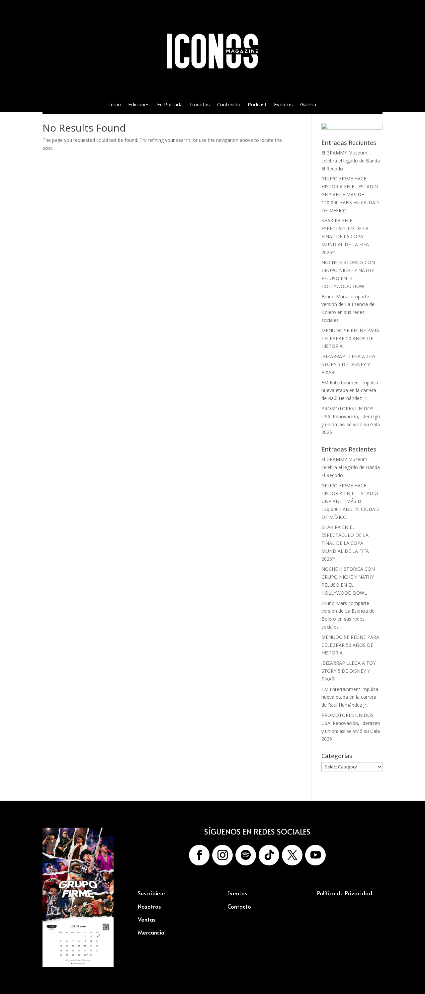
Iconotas (200, 105)
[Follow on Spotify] (245, 855)
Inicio (115, 105)
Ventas (147, 919)
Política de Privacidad (344, 893)
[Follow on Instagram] (222, 855)
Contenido (228, 105)
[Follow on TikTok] (269, 855)
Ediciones (139, 105)
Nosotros (149, 906)
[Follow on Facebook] (199, 855)
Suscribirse (151, 893)
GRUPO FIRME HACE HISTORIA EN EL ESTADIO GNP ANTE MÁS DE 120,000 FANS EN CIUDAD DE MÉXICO (350, 194)
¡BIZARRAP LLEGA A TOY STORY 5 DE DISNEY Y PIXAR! (348, 364)
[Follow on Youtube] (315, 855)
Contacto (239, 906)
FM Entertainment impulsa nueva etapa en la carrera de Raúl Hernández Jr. (349, 390)
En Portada (170, 105)
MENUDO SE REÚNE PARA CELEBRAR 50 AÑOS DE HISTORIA (350, 338)
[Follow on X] (292, 855)
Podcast (257, 105)
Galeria (308, 105)
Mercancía (151, 932)
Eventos (283, 105)
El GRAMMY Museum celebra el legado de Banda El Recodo (350, 160)
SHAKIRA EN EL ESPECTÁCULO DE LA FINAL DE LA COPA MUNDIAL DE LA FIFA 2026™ (345, 236)
